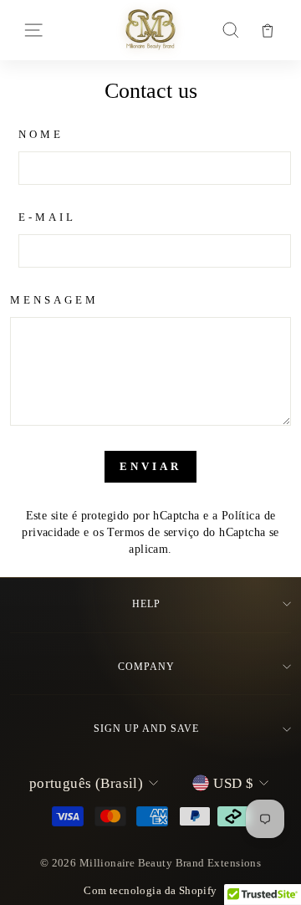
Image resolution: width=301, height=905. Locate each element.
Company (146, 666)
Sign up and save (146, 728)
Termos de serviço (153, 532)
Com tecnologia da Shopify (150, 891)
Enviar (150, 466)
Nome (41, 134)
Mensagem (54, 300)
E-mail (47, 217)
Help (146, 604)
